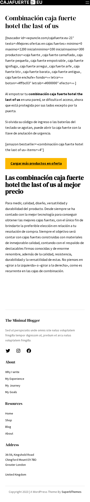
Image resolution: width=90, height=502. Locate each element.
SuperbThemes (71, 492)
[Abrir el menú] (87, 2)
